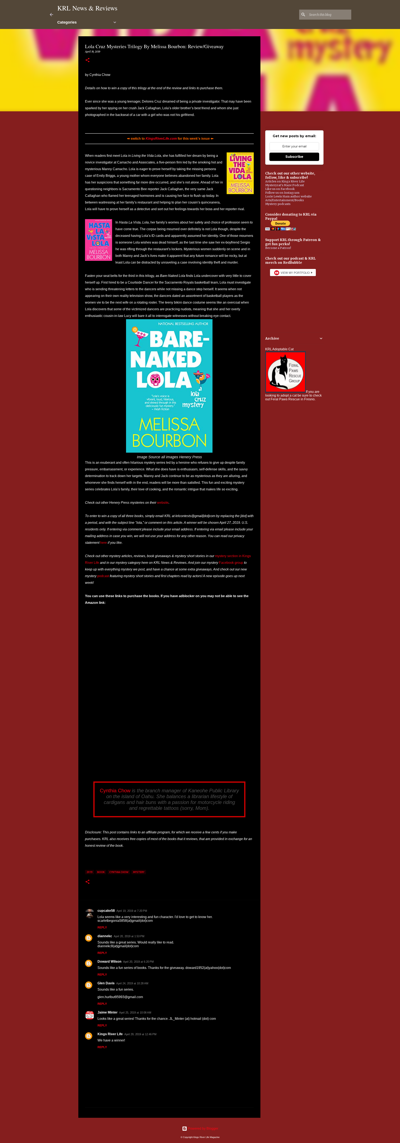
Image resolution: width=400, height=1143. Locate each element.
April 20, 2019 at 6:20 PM (138, 961)
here (103, 542)
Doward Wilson (109, 961)
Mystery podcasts (277, 204)
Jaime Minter (108, 1012)
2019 (89, 872)
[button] (87, 60)
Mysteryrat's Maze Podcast (284, 185)
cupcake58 (106, 910)
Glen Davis (106, 983)
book (101, 872)
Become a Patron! (278, 248)
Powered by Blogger (202, 1128)
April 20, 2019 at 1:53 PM (129, 936)
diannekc (105, 936)
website (163, 502)
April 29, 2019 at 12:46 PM (140, 1034)
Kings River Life (110, 1034)
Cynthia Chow (115, 790)
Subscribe (294, 157)
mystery (138, 872)
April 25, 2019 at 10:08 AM (135, 1012)
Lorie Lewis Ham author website (288, 196)
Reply (102, 927)
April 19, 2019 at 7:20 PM (131, 910)
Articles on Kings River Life (285, 181)
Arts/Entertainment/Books (284, 200)
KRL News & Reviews (87, 7)
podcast (103, 576)
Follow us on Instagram (282, 193)
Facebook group (231, 562)
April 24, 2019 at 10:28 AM (132, 983)
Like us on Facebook (280, 189)
